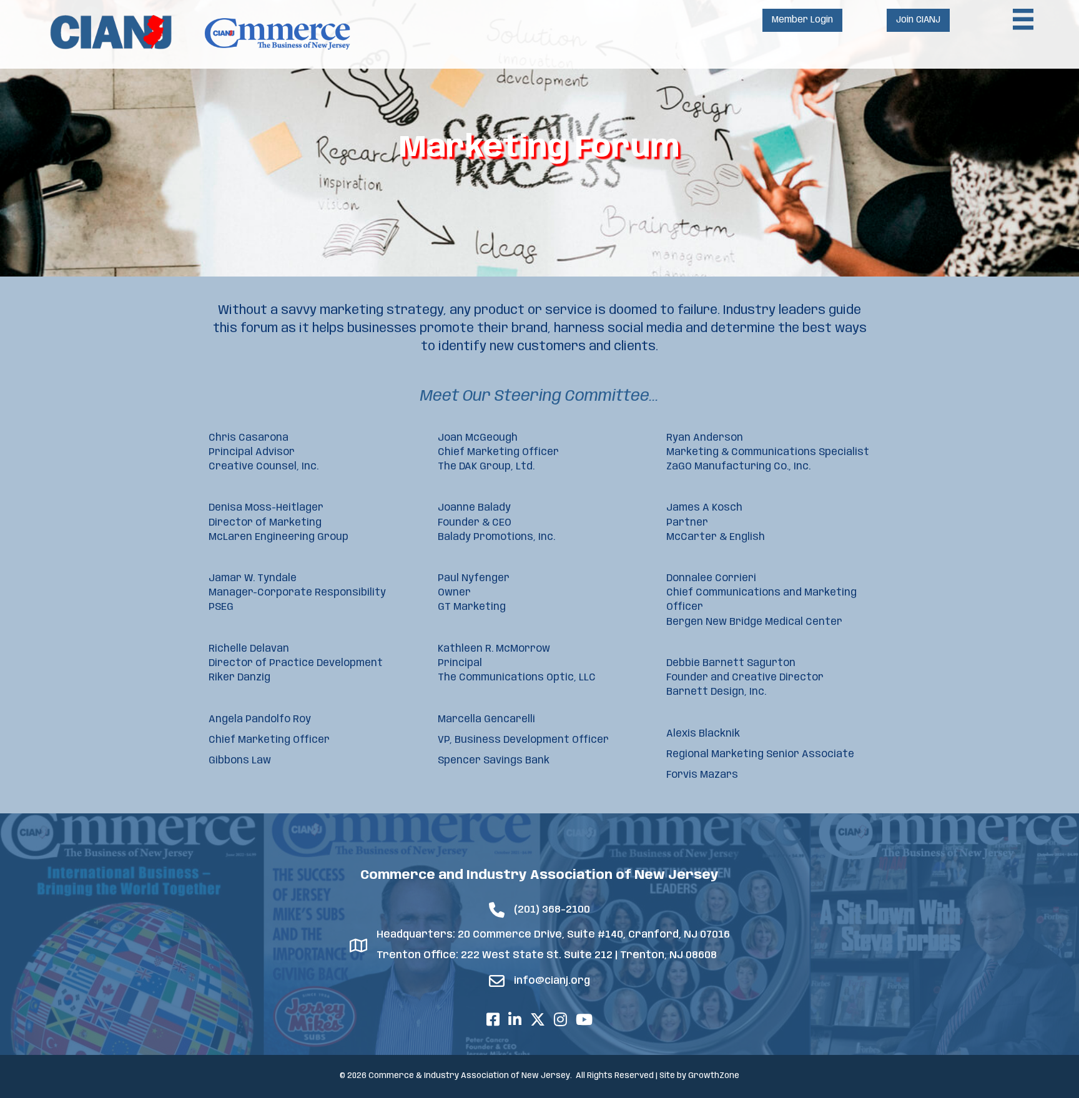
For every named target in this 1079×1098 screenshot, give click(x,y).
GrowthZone (713, 1076)
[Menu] (1023, 19)
